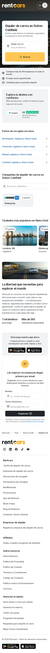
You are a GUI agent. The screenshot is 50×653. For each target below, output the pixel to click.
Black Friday (9, 503)
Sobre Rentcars (10, 556)
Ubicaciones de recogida (15, 476)
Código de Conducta (13, 578)
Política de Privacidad (35, 422)
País (16, 433)
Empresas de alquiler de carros (18, 471)
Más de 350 (28, 319)
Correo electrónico (13, 402)
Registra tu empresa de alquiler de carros (23, 527)
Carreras (7, 588)
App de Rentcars (11, 498)
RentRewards (9, 487)
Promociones (9, 492)
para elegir (7, 323)
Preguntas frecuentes (13, 618)
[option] (25, 138)
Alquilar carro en (17, 44)
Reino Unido (28, 433)
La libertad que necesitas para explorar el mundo (22, 286)
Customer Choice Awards (15, 514)
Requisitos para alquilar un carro (18, 623)
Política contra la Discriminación (18, 583)
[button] (13, 113)
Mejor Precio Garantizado (15, 629)
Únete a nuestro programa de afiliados (21, 543)
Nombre (8, 391)
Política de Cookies (12, 567)
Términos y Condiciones (15, 572)
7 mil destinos (10, 319)
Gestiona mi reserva (12, 607)
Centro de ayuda (11, 612)
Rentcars (6, 433)
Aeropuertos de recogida (15, 482)
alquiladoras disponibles (33, 323)
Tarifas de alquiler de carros (16, 465)
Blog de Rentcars (11, 509)
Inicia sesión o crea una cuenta (18, 602)
